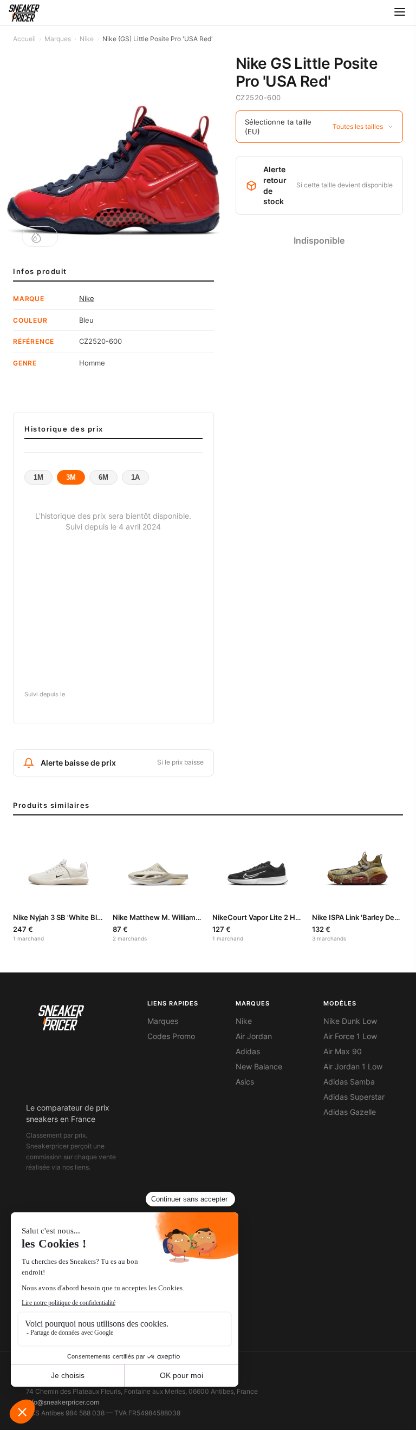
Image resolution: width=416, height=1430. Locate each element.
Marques (57, 39)
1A (135, 477)
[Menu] (399, 12)
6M (103, 477)
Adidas (248, 1051)
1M (38, 477)
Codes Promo (171, 1036)
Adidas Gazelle (349, 1112)
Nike (87, 39)
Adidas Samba (349, 1082)
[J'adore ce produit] (40, 236)
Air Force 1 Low (350, 1036)
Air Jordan (254, 1036)
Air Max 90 (342, 1051)
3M (71, 477)
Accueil (24, 39)
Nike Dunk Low (350, 1021)
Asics (245, 1082)
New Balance (259, 1066)
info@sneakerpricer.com (62, 1402)
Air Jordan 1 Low (352, 1066)
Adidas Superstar (354, 1097)
